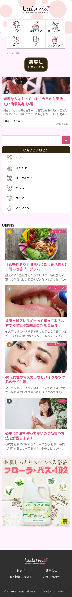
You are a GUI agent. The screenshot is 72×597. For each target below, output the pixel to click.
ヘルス (16, 45)
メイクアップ (55, 45)
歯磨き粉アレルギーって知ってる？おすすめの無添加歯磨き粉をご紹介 (34, 323)
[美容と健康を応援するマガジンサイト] (36, 9)
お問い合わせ (51, 576)
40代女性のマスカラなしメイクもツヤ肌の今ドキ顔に (35, 379)
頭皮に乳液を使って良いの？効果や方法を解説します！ (34, 435)
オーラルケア (55, 31)
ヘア (16, 31)
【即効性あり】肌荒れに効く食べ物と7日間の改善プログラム (36, 266)
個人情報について (20, 576)
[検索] (66, 140)
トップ (7, 53)
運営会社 (51, 570)
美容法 (16, 120)
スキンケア (36, 31)
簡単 (7, 120)
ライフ (35, 45)
